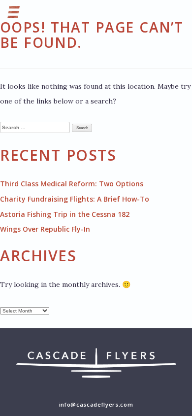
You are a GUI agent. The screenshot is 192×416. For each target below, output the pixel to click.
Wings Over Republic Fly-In (45, 229)
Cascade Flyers (96, 370)
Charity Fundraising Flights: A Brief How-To (74, 199)
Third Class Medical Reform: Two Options (71, 183)
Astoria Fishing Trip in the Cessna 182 (64, 214)
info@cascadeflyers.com (96, 404)
